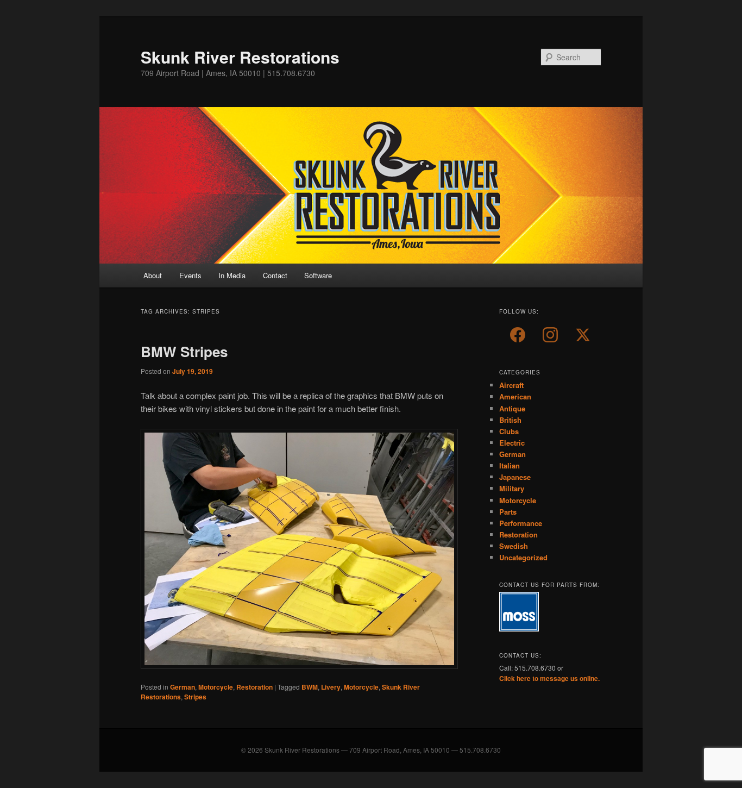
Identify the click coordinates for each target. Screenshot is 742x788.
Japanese (515, 477)
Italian (509, 465)
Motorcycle (215, 687)
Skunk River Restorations (240, 56)
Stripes (195, 697)
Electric (512, 442)
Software (318, 275)
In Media (232, 275)
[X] (583, 335)
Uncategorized (523, 557)
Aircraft (511, 385)
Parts (508, 511)
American (515, 396)
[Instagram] (550, 335)
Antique (512, 408)
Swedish (513, 546)
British (510, 420)
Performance (520, 523)
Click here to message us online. (549, 678)
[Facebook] (518, 335)
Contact (275, 275)
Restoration (254, 687)
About (152, 275)
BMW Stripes (184, 351)
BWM (309, 687)
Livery (331, 687)
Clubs (509, 431)
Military (511, 488)
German (182, 687)
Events (190, 275)
